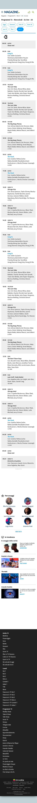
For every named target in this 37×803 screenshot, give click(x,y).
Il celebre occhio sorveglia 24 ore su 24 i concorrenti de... (27, 591)
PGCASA (32, 782)
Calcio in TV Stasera (9, 657)
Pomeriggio (6, 638)
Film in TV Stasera (8, 654)
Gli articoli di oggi (8, 662)
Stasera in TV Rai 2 (9, 695)
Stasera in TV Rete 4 (9, 700)
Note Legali (15, 787)
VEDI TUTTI (18, 531)
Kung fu (10, 53)
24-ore (26, 16)
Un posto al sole (8, 761)
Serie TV (5, 651)
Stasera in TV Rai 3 (9, 697)
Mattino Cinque (8, 767)
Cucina (5, 727)
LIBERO (5, 782)
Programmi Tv (11, 16)
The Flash (11, 157)
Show (22, 579)
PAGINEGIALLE (15, 782)
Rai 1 (4, 671)
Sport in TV (6, 659)
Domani (12, 24)
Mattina (5, 636)
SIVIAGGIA (24, 783)
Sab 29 (21, 24)
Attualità (5, 730)
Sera (4, 641)
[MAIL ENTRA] (29, 12)
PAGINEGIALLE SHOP (24, 782)
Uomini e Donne (6, 556)
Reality (22, 594)
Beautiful (6, 754)
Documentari (7, 735)
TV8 (4, 687)
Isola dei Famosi (8, 751)
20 (22, 16)
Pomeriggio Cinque (9, 764)
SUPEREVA (21, 785)
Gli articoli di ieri (8, 665)
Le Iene (5, 759)
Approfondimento (9, 733)
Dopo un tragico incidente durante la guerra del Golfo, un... (27, 545)
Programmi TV (7, 709)
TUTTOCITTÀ (15, 783)
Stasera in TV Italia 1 (9, 705)
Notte (4, 644)
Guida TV (6, 633)
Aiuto (24, 789)
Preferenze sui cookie (16, 789)
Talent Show (7, 714)
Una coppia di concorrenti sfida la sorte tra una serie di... (27, 575)
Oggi (4, 24)
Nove (4, 689)
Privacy (21, 787)
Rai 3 (4, 676)
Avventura (23, 548)
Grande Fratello (6, 587)
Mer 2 (18, 16)
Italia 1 (5, 684)
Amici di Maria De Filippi (10, 743)
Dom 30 (29, 24)
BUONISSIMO (16, 785)
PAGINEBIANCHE (8, 783)
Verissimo (6, 756)
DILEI (20, 783)
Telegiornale (7, 725)
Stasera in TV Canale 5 (10, 702)
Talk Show (6, 717)
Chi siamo (9, 787)
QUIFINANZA (30, 783)
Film (4, 649)
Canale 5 (5, 681)
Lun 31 (5, 29)
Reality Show (7, 712)
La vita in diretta (8, 769)
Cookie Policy (27, 787)
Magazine (3, 16)
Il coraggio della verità (9, 541)
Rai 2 (4, 674)
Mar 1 (12, 29)
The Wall (4, 572)
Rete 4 (5, 679)
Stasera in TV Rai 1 (9, 692)
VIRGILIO (9, 782)
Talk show (23, 563)
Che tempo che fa (8, 772)
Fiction (5, 722)
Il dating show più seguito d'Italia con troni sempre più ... (27, 560)
